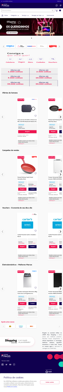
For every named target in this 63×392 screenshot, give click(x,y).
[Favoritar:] (35, 116)
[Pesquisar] (52, 10)
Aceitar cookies (50, 382)
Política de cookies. (12, 386)
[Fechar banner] (58, 377)
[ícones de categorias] (10, 59)
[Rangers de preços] (15, 71)
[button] (4, 46)
